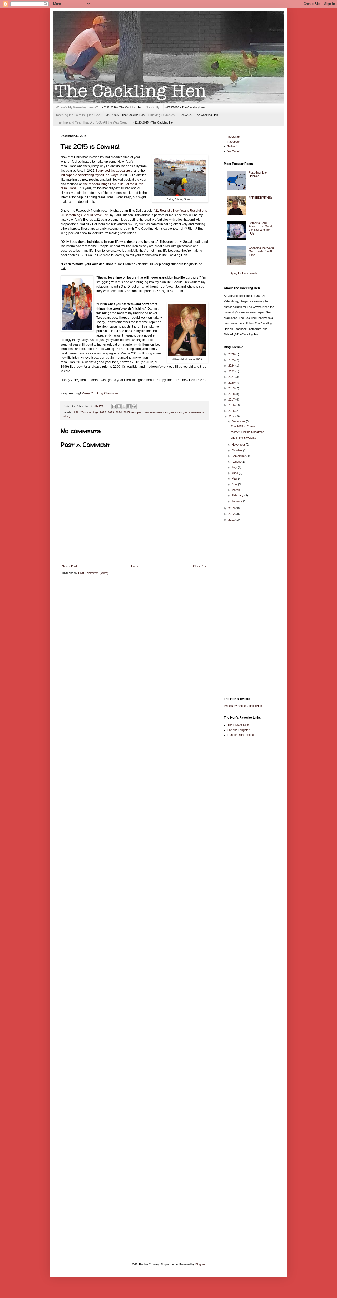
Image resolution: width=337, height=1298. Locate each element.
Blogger (200, 1264)
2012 (103, 412)
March (236, 489)
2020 (231, 382)
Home (135, 566)
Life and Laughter (238, 730)
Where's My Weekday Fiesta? (77, 107)
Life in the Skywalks (243, 437)
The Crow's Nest (238, 725)
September (239, 455)
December (239, 421)
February (238, 495)
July (235, 467)
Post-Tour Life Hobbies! (258, 174)
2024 (231, 365)
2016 (231, 405)
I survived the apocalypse (114, 170)
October (237, 450)
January (237, 501)
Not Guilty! (153, 107)
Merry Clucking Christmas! (100, 393)
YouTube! (233, 151)
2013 (111, 412)
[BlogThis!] (119, 406)
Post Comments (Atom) (93, 573)
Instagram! (234, 136)
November (239, 444)
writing (66, 416)
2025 (231, 360)
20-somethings (89, 412)
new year (136, 412)
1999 (75, 412)
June (235, 473)
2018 (231, 394)
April (235, 484)
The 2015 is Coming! (244, 426)
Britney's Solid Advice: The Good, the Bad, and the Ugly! (261, 228)
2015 (126, 412)
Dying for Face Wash (243, 273)
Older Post (200, 566)
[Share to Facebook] (129, 406)
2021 (231, 376)
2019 (231, 388)
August (236, 461)
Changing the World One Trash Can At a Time (261, 251)
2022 (231, 371)
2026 (231, 354)
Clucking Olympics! (161, 115)
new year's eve (153, 412)
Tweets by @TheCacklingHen (243, 705)
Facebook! (234, 141)
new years (169, 412)
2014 (119, 412)
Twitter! (232, 146)
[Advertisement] (245, 609)
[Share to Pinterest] (134, 406)
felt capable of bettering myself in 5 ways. (90, 175)
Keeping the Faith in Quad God (78, 115)
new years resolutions (190, 412)
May (235, 478)
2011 (231, 519)
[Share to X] (124, 406)
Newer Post (69, 566)
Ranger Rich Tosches (241, 734)
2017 (231, 399)
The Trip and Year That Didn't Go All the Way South (92, 122)
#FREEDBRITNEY (260, 197)
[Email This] (114, 406)
